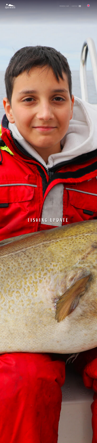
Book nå (64, 6)
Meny (75, 6)
